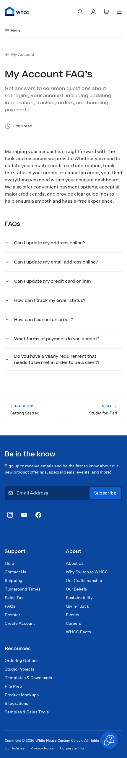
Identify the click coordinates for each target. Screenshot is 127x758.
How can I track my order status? (49, 300)
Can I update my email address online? (56, 262)
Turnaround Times (22, 589)
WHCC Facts (78, 632)
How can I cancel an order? (43, 320)
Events (72, 614)
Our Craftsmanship (84, 580)
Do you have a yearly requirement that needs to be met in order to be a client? (57, 359)
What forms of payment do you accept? (57, 339)
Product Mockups (22, 694)
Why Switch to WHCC (87, 572)
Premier (12, 614)
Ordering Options (21, 660)
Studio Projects (19, 669)
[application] (109, 740)
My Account (22, 54)
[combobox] (80, 11)
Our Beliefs (76, 589)
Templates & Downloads (28, 677)
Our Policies (15, 748)
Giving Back (77, 606)
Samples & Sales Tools (27, 712)
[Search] (80, 11)
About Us (75, 563)
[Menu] (119, 12)
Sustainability (79, 597)
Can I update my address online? (49, 243)
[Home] (17, 11)
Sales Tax (14, 597)
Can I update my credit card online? (53, 281)
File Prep (13, 686)
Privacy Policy (42, 748)
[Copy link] (28, 223)
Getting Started (25, 410)
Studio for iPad (103, 410)
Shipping (13, 580)
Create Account (20, 623)
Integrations (16, 703)
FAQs (10, 606)
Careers (73, 623)
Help (15, 30)
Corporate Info (72, 748)
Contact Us (15, 572)
